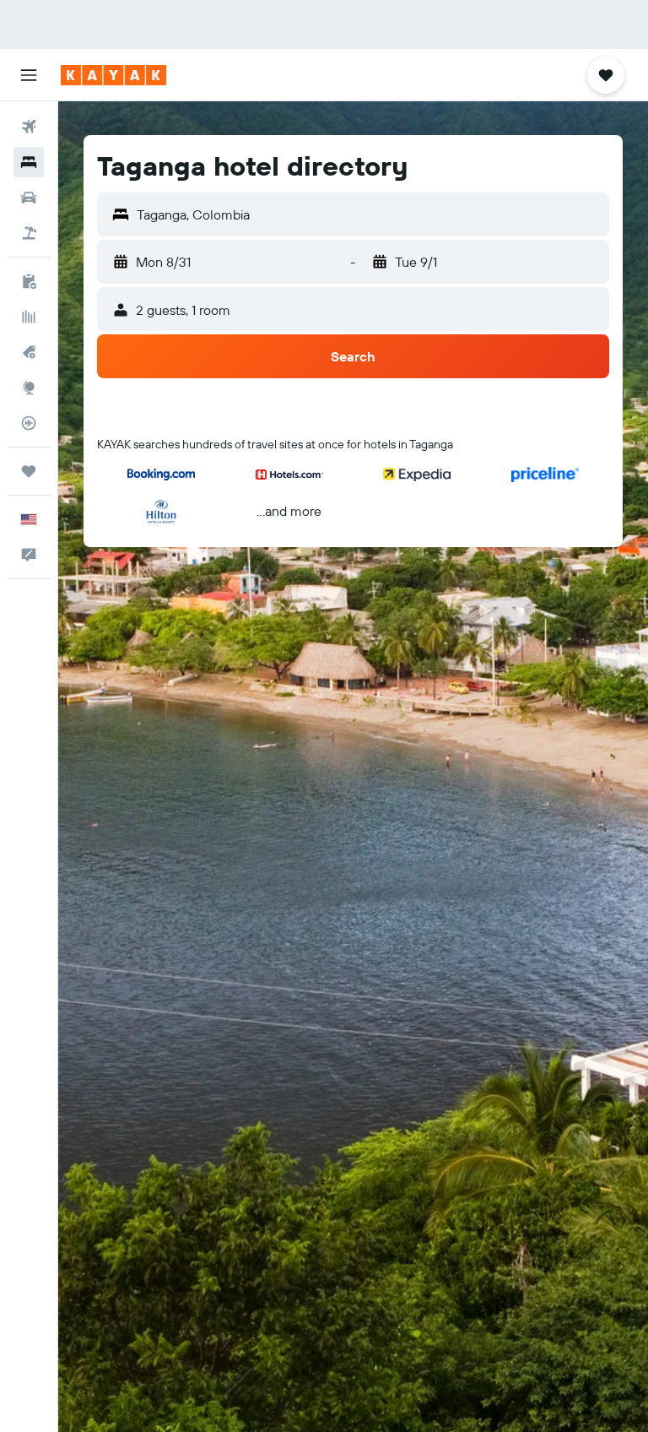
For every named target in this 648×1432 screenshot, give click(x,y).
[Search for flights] (29, 127)
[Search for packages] (29, 233)
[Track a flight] (29, 423)
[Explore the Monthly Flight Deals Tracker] (29, 352)
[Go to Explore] (29, 387)
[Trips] (29, 471)
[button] (28, 75)
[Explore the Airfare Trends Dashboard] (29, 317)
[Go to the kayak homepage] (113, 75)
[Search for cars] (29, 197)
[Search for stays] (29, 162)
